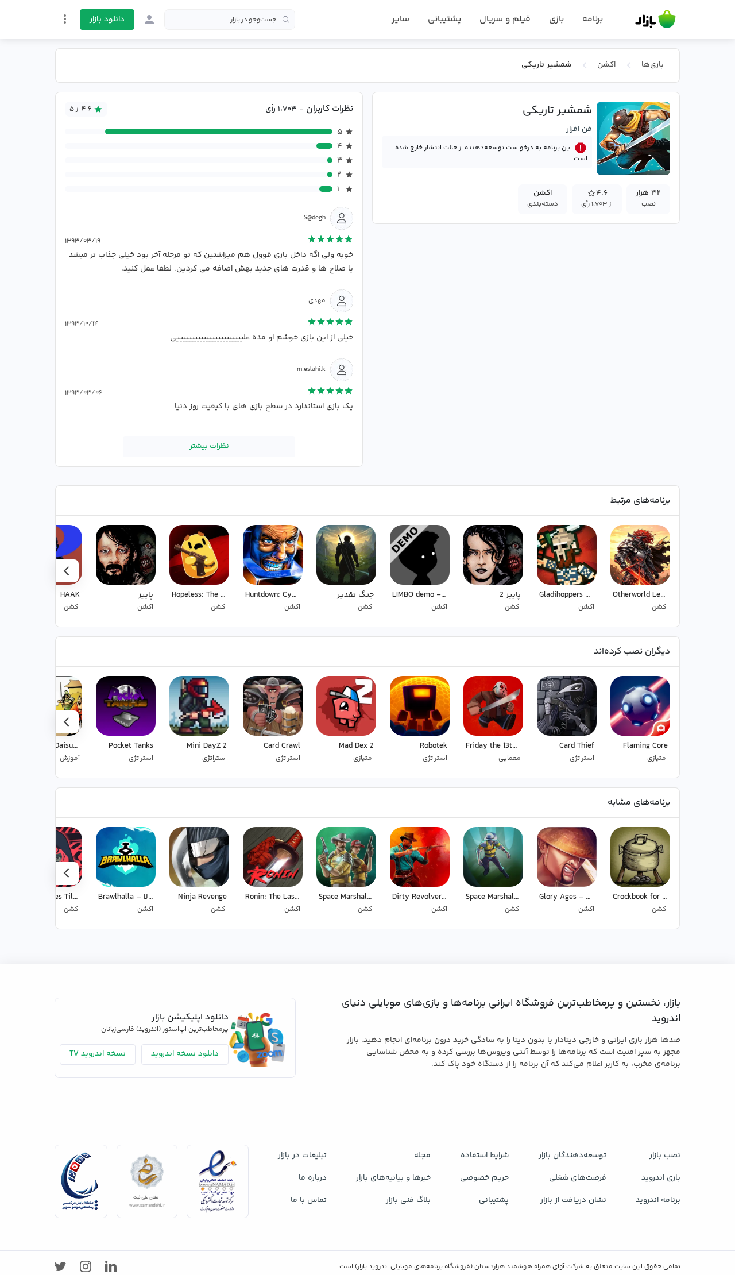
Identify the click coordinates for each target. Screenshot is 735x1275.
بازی (556, 19)
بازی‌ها (652, 65)
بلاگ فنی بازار (408, 1200)
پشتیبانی (444, 19)
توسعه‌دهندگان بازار (572, 1155)
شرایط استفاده (485, 1155)
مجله (422, 1155)
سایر (400, 19)
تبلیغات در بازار (302, 1155)
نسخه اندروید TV (97, 1054)
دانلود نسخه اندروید (185, 1054)
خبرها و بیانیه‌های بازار (393, 1178)
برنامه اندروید (658, 1200)
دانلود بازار (107, 19)
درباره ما (313, 1178)
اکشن (606, 65)
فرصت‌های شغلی (577, 1178)
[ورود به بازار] (149, 19)
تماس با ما (309, 1200)
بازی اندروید (660, 1178)
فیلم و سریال (505, 19)
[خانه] (655, 19)
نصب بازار (664, 1155)
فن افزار (579, 129)
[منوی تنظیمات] (65, 19)
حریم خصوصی (484, 1178)
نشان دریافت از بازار (573, 1200)
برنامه (592, 19)
